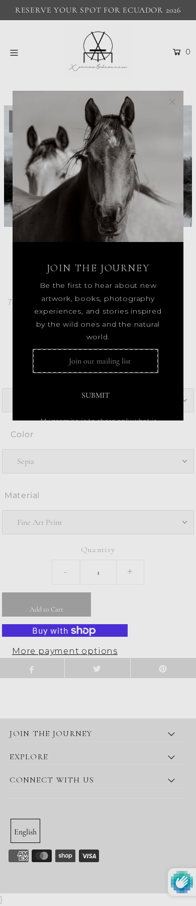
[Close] (172, 102)
